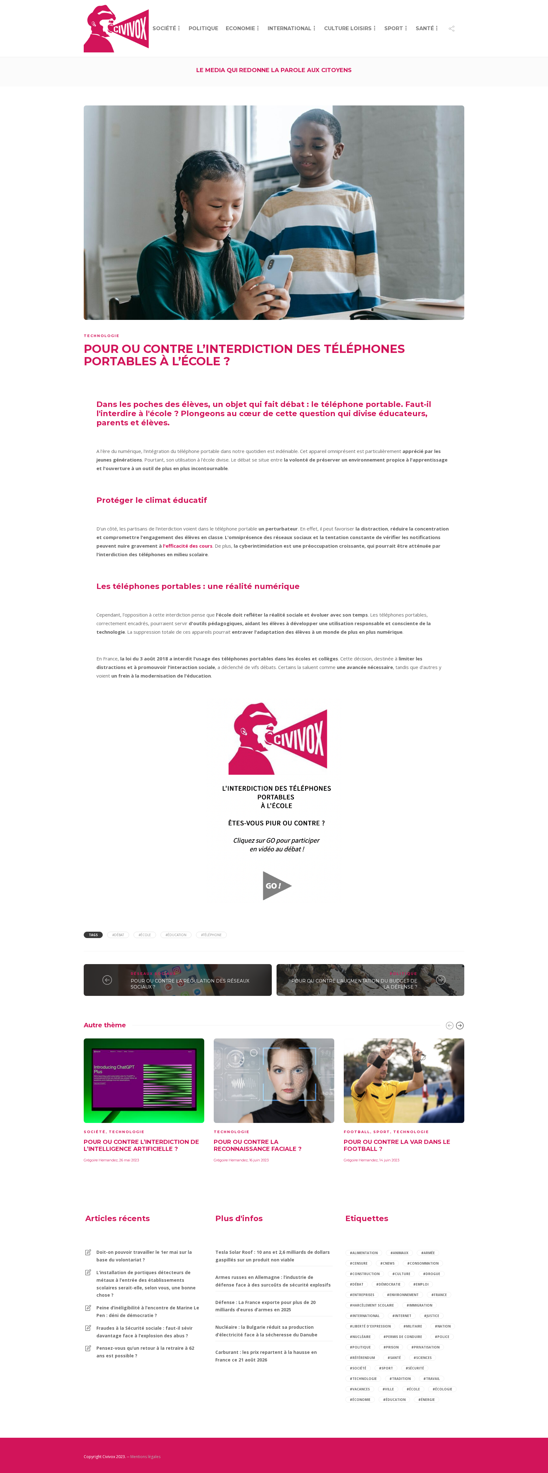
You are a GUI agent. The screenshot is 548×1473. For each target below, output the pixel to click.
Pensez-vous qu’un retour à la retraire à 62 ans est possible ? (145, 1352)
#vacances (360, 1389)
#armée (428, 1253)
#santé (394, 1357)
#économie (360, 1399)
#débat (118, 935)
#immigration (419, 1305)
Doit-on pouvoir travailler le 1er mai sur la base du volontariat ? (144, 1256)
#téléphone (211, 935)
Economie (240, 28)
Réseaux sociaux (153, 973)
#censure (359, 1263)
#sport (386, 1368)
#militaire (412, 1326)
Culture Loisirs (348, 28)
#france (439, 1295)
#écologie (442, 1389)
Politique (203, 28)
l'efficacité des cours (187, 546)
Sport (393, 28)
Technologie (102, 336)
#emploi (420, 1284)
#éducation (176, 935)
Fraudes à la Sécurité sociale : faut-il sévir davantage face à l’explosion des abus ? (144, 1332)
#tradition (400, 1378)
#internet (401, 1316)
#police (442, 1336)
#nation (443, 1326)
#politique (360, 1347)
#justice (431, 1316)
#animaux (399, 1253)
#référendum (362, 1357)
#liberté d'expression (370, 1326)
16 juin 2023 (259, 1160)
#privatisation (425, 1347)
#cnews (387, 1263)
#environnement (403, 1295)
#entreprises (362, 1295)
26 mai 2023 (129, 1160)
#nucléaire (360, 1336)
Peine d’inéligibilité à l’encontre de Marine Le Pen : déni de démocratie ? (147, 1311)
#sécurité (415, 1368)
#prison (391, 1347)
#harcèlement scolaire (372, 1305)
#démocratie (388, 1284)
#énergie (426, 1399)
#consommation (423, 1263)
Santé (425, 28)
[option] (144, 1099)
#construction (365, 1274)
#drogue (431, 1274)
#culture (401, 1274)
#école (145, 935)
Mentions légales (145, 1456)
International (289, 28)
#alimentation (364, 1253)
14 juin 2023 (389, 1160)
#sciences (423, 1357)
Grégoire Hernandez (101, 1160)
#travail (431, 1378)
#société (358, 1368)
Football (357, 1132)
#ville (388, 1389)
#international (365, 1316)
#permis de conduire (402, 1336)
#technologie (363, 1378)
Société (164, 28)
